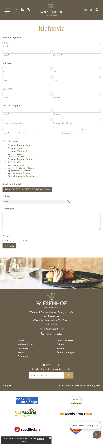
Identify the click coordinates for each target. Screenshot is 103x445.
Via (4, 72)
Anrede (6, 46)
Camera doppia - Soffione (21, 159)
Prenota (61, 349)
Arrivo (6, 114)
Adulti (6, 133)
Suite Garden (14, 162)
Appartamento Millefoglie (21, 176)
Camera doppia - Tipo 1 (20, 146)
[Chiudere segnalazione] (50, 438)
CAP (54, 72)
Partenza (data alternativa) (64, 123)
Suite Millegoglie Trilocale (21, 168)
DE (5, 386)
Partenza (57, 114)
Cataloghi (23, 356)
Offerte (60, 345)
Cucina (21, 341)
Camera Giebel (15, 154)
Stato (55, 81)
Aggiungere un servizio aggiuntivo (27, 189)
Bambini (22, 133)
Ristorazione (66, 133)
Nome (6, 55)
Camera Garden (16, 157)
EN (10, 386)
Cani (38, 133)
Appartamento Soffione (20, 171)
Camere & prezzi (65, 341)
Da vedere (23, 349)
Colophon (66, 386)
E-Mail (6, 98)
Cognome (57, 55)
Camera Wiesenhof (17, 151)
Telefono (56, 98)
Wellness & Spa (25, 345)
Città (5, 81)
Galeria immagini (66, 353)
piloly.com (95, 386)
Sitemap (80, 386)
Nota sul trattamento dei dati (16, 241)
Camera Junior (15, 148)
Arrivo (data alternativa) (13, 123)
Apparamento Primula (19, 173)
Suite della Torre (16, 165)
